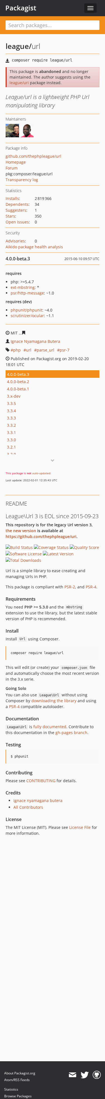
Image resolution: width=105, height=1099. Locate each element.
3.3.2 (11, 425)
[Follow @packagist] (85, 1075)
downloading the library (53, 700)
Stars (10, 216)
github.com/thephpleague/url (33, 156)
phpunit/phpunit (26, 310)
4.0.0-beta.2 (18, 381)
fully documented (49, 726)
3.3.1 (11, 432)
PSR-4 (91, 586)
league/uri (19, 82)
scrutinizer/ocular (27, 315)
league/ (19, 46)
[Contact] (72, 1075)
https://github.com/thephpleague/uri (41, 536)
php (17, 350)
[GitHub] (97, 1075)
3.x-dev (13, 396)
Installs (12, 198)
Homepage (16, 162)
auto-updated (41, 473)
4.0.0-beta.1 (18, 389)
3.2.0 (11, 454)
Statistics (11, 1089)
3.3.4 (11, 410)
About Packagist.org (19, 1073)
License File (80, 827)
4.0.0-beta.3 (18, 374)
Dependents (17, 204)
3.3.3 (11, 418)
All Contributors (28, 807)
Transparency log (22, 179)
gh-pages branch (71, 732)
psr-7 (64, 350)
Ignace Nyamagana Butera (35, 341)
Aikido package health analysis (34, 246)
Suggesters (16, 210)
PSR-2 (69, 586)
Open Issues (17, 222)
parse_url (45, 350)
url (28, 350)
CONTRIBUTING (40, 780)
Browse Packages (18, 1096)
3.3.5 (11, 403)
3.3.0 (11, 439)
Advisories (15, 241)
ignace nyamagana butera (37, 800)
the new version (21, 530)
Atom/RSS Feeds (17, 1079)
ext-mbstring (23, 287)
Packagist (20, 7)
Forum (12, 168)
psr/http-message (27, 293)
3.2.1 (11, 447)
